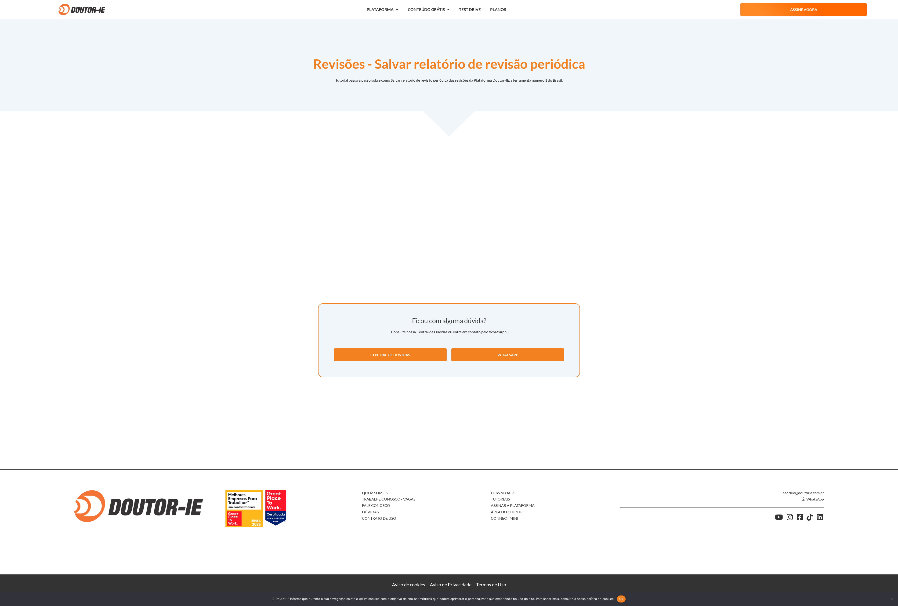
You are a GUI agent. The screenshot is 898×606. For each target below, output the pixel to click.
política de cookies (600, 599)
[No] (892, 599)
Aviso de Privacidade (450, 584)
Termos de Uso (491, 584)
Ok (621, 599)
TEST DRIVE (470, 9)
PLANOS (498, 9)
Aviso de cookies (408, 584)
